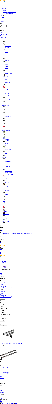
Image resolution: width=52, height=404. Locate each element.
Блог (0, 377)
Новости (3, 16)
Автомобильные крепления (6, 371)
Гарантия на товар (4, 11)
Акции (1, 375)
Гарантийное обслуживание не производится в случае (9, 12)
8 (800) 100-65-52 (2, 22)
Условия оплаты (2, 378)
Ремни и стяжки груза (5, 373)
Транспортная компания (6, 9)
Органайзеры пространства (6, 372)
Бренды (1, 376)
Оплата (2, 7)
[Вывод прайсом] (1, 326)
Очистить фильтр (5, 325)
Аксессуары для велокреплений (8, 370)
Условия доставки (4, 8)
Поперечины (4, 368)
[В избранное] (0, 347)
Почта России (4, 10)
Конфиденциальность (3, 400)
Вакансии (3, 17)
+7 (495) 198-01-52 (2, 21)
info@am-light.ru (2, 392)
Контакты (1, 379)
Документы (1, 381)
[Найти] (0, 229)
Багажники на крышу (5, 367)
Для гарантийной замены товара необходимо (8, 13)
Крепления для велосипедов (6, 369)
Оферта (1, 401)
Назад (4, 265)
